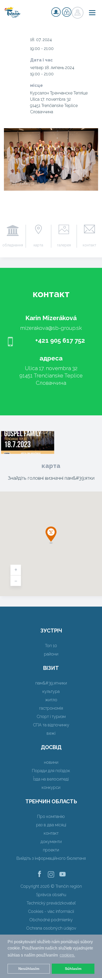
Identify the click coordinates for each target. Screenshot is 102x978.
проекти (51, 849)
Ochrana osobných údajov (51, 928)
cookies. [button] (67, 955)
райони (51, 654)
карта (38, 245)
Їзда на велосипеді (51, 779)
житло (51, 699)
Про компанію (51, 816)
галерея (64, 245)
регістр (56, 12)
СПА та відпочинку (51, 724)
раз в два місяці (51, 824)
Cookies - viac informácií (51, 911)
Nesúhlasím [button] (28, 968)
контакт (51, 833)
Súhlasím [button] (73, 968)
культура (51, 691)
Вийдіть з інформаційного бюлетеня (51, 858)
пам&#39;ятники (51, 683)
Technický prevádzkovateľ (51, 903)
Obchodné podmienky (51, 919)
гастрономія (51, 708)
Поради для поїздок (51, 770)
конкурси (51, 787)
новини (51, 762)
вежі (51, 733)
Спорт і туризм (51, 716)
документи (51, 841)
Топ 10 (51, 645)
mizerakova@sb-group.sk (51, 328)
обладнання (12, 245)
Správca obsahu (51, 894)
